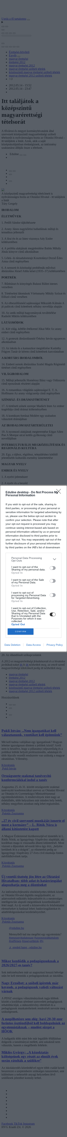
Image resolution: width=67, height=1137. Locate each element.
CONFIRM (20, 631)
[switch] (53, 568)
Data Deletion (12, 644)
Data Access (33, 644)
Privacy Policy (55, 644)
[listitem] (33, 559)
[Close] (59, 492)
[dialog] (33, 568)
